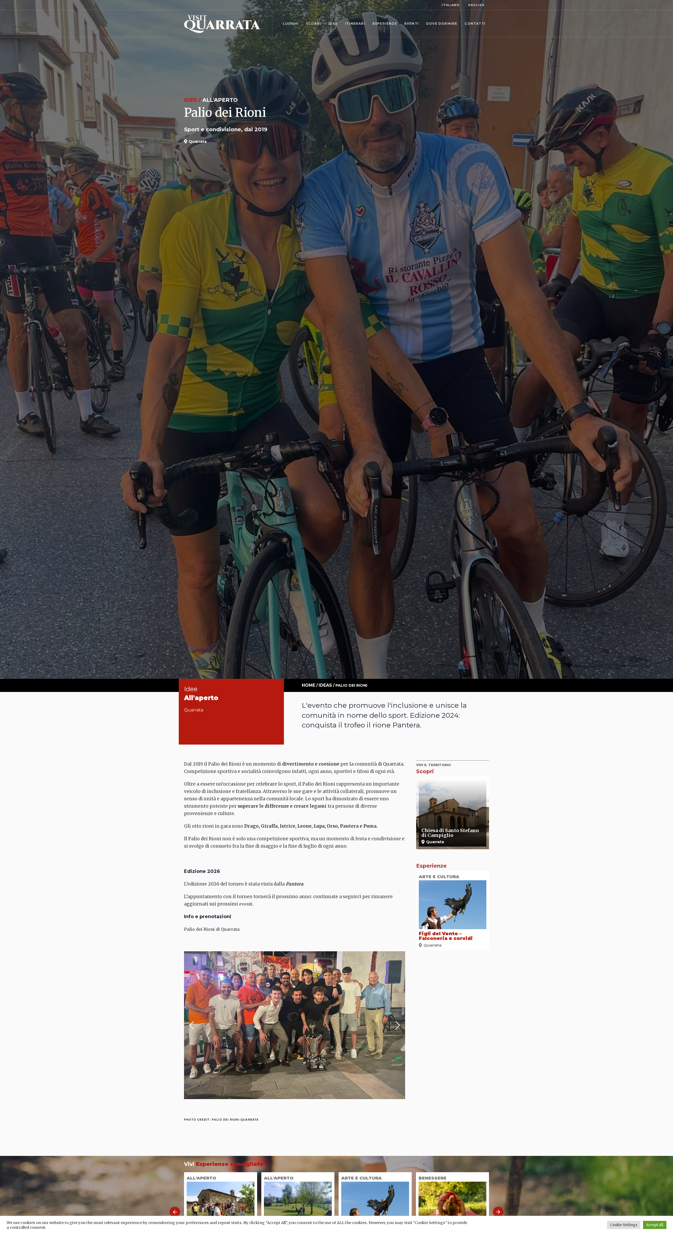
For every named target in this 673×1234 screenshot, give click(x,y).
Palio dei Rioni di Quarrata (211, 929)
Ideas (325, 685)
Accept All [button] (654, 1225)
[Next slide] (498, 1212)
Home (308, 685)
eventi (245, 904)
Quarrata (193, 709)
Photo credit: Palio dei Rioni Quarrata (221, 1119)
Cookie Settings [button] (623, 1225)
